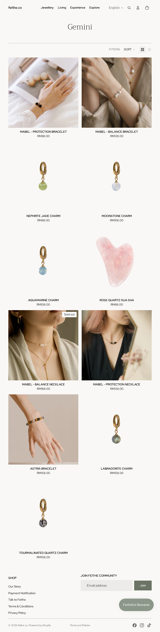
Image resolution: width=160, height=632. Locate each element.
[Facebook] (134, 625)
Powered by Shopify (40, 625)
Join (143, 585)
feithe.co (23, 625)
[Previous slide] (88, 92)
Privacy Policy (17, 613)
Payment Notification (22, 593)
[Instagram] (141, 625)
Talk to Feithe (17, 599)
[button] (129, 49)
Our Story (14, 586)
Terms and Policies (80, 625)
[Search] (129, 7)
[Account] (137, 7)
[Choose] (72, 121)
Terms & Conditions (20, 606)
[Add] (145, 289)
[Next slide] (145, 92)
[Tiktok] (149, 625)
